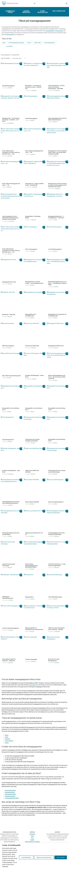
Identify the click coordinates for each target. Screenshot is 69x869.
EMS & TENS (38, 42)
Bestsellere (32, 834)
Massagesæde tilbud (10, 790)
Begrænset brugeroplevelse (44, 857)
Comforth (7, 738)
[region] (34, 856)
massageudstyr (10, 34)
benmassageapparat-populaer (16, 42)
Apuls (3, 42)
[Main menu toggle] (34, 3)
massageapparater (33, 684)
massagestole (59, 30)
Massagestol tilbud (10, 792)
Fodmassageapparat (49, 42)
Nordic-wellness (9, 740)
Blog (32, 837)
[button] (66, 3)
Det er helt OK (60, 857)
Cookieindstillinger (26, 857)
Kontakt (32, 839)
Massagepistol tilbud (10, 794)
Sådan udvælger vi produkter (32, 841)
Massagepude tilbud (10, 796)
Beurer (29, 42)
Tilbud (32, 836)
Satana (7, 742)
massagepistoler (50, 30)
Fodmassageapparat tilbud (12, 798)
